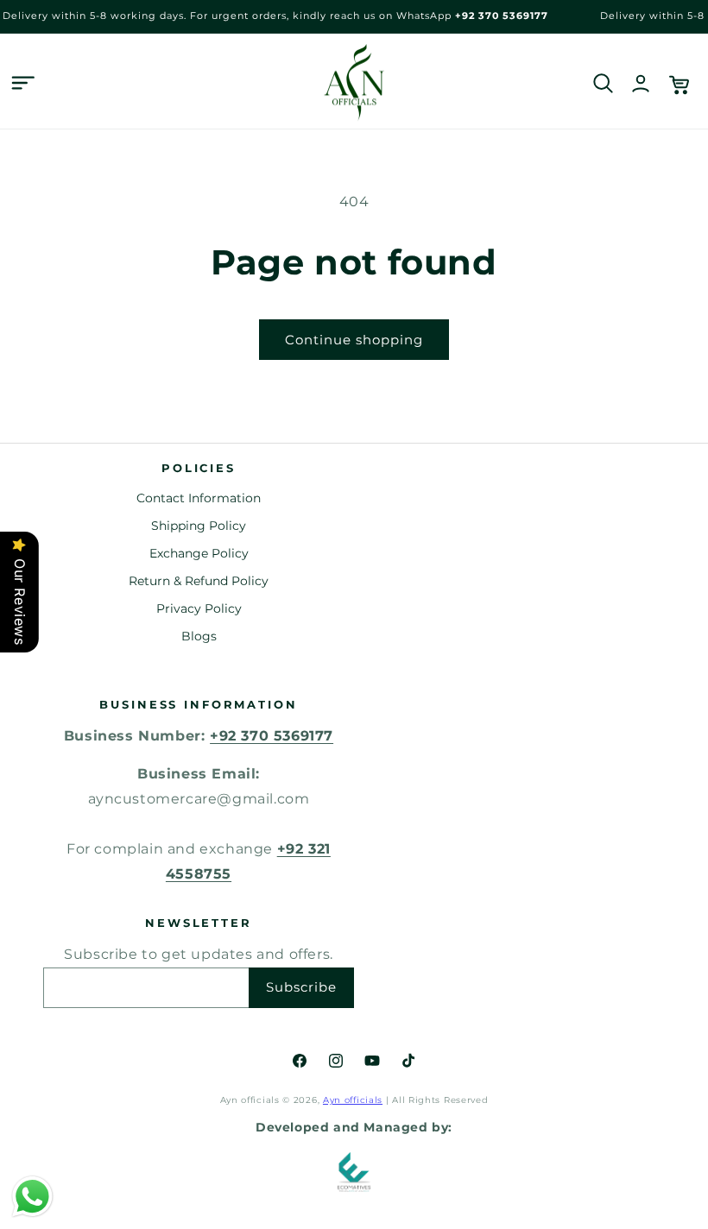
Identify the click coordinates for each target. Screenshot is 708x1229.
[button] (22, 83)
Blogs (199, 636)
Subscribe (301, 987)
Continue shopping (354, 339)
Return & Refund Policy (199, 581)
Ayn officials (352, 1100)
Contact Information (198, 498)
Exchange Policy (199, 553)
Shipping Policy (198, 525)
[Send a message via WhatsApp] (32, 1196)
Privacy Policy (199, 608)
